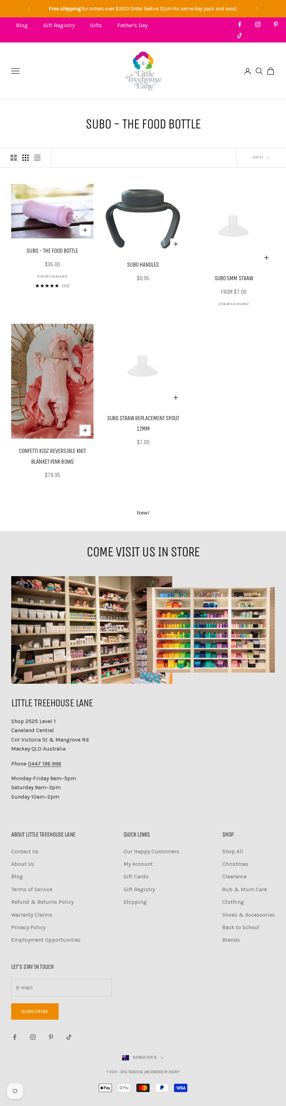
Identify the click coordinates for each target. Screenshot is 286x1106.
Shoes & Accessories (248, 914)
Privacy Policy (28, 927)
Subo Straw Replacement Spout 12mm (143, 423)
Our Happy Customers (151, 851)
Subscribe (34, 1011)
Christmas (235, 864)
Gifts (96, 25)
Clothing (233, 902)
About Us (22, 864)
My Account (138, 864)
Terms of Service (31, 889)
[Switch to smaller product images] (25, 157)
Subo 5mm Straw (233, 278)
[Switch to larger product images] (13, 157)
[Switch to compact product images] (37, 157)
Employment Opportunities (46, 939)
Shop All (232, 851)
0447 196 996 (44, 763)
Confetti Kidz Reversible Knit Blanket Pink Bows (52, 456)
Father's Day (132, 25)
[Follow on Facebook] (239, 24)
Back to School (240, 927)
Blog (22, 25)
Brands (231, 939)
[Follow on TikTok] (239, 35)
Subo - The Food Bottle (52, 250)
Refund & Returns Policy (42, 902)
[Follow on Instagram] (257, 24)
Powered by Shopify (165, 1072)
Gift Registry (59, 25)
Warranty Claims (31, 914)
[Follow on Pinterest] (275, 24)
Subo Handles (143, 264)
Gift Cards (136, 876)
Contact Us (24, 851)
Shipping (135, 902)
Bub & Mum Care (244, 889)
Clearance (234, 876)
